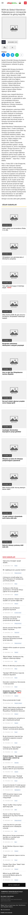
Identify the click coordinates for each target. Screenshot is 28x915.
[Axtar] (25, 2)
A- (12, 47)
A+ (5, 47)
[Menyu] (2, 3)
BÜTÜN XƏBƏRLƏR (14, 885)
